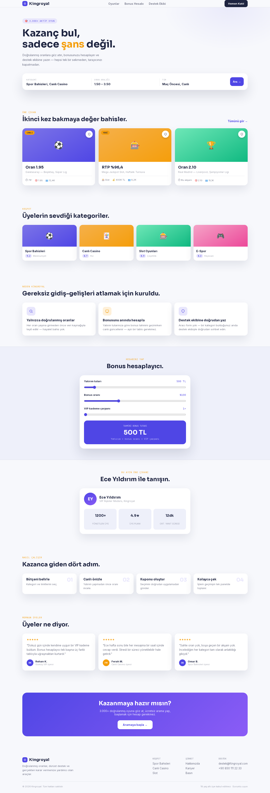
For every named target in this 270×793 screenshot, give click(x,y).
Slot (155, 773)
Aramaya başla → (135, 724)
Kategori (31, 79)
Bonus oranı (92, 394)
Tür (164, 79)
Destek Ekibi (157, 3)
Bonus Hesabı (134, 3)
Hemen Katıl (236, 3)
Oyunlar (113, 3)
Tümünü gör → (238, 121)
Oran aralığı (102, 79)
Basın (189, 773)
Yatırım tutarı (92, 381)
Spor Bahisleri (161, 763)
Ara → (237, 81)
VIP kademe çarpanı (97, 408)
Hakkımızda (193, 763)
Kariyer (190, 768)
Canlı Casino (161, 768)
